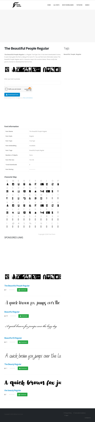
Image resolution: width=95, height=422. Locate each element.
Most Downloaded (68, 5)
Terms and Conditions (28, 97)
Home (49, 5)
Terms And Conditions (80, 413)
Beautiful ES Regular (13, 338)
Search (87, 5)
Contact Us (88, 418)
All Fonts (56, 5)
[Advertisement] (32, 112)
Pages (66, 415)
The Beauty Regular (12, 364)
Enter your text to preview (12, 79)
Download (23, 290)
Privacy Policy (68, 413)
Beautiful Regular (11, 312)
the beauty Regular (12, 390)
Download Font (12, 95)
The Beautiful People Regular (17, 285)
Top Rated (79, 5)
